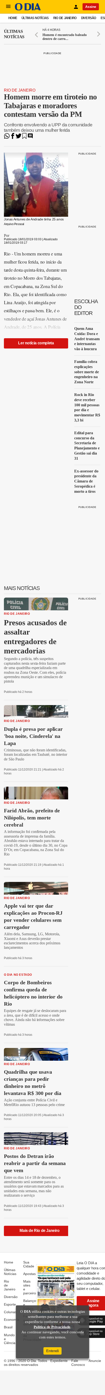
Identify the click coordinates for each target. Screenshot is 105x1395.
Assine (90, 7)
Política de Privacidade (52, 1327)
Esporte (10, 1304)
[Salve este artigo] (24, 137)
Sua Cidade (28, 1264)
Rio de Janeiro (65, 18)
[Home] (28, 9)
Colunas (10, 1312)
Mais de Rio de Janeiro (39, 1230)
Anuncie (95, 1361)
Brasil (8, 1327)
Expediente (59, 1361)
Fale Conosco (78, 1363)
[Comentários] (30, 137)
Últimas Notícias (35, 18)
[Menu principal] (8, 6)
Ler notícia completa (36, 343)
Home (12, 18)
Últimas (14, 34)
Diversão (88, 18)
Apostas (29, 1274)
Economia (11, 1320)
